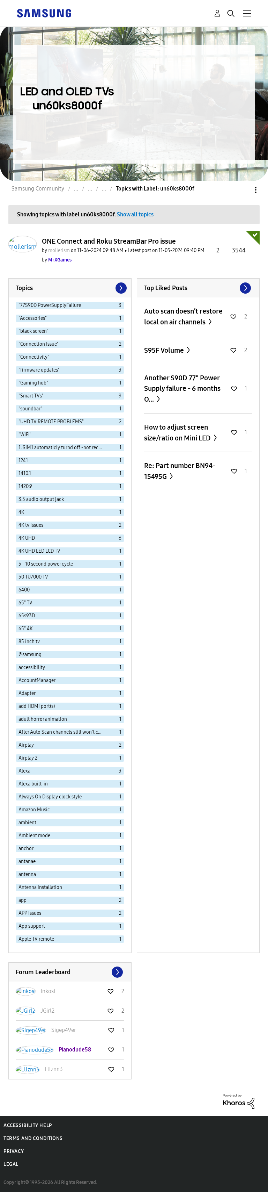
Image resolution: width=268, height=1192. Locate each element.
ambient (27, 823)
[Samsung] (44, 12)
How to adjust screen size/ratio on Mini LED (178, 432)
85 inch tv (29, 642)
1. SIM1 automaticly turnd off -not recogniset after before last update (62, 448)
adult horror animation (42, 719)
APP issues (29, 913)
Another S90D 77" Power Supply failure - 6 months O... (182, 388)
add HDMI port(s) (36, 706)
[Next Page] (120, 288)
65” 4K (25, 629)
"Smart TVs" (31, 396)
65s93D (26, 616)
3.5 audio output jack (41, 499)
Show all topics (135, 214)
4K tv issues (30, 525)
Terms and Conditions (33, 1138)
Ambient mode (34, 836)
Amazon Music (34, 810)
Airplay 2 (27, 758)
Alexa (24, 771)
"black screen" (33, 331)
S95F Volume (164, 350)
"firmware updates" (39, 370)
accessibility (31, 667)
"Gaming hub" (33, 383)
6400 (24, 590)
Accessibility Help (27, 1125)
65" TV (25, 603)
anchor (26, 849)
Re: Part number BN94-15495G (179, 471)
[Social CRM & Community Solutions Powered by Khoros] (238, 1101)
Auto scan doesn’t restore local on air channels (183, 316)
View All (198, 288)
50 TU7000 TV (33, 577)
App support (31, 926)
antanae (27, 861)
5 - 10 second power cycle (45, 564)
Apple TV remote (36, 939)
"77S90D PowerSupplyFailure (49, 305)
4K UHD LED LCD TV (39, 551)
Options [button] (243, 190)
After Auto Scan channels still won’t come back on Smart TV (62, 732)
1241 (23, 461)
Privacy (13, 1151)
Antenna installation (40, 887)
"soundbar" (30, 409)
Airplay (26, 745)
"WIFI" (24, 435)
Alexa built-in (33, 784)
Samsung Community (38, 188)
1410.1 (24, 473)
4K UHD (26, 538)
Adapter (27, 693)
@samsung (30, 655)
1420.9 (25, 486)
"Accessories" (32, 318)
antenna (27, 874)
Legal (10, 1164)
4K (21, 512)
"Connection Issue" (38, 344)
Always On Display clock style (50, 797)
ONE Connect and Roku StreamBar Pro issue (109, 241)
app (22, 900)
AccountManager (36, 680)
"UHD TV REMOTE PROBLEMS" (51, 422)
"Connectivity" (33, 357)
